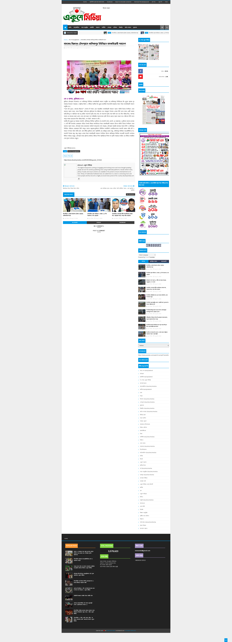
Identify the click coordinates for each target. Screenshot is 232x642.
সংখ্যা (166, 2)
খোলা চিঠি (142, 506)
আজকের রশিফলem (145, 424)
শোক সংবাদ (142, 443)
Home (85, 2)
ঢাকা (141, 392)
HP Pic (154, 2)
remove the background (141, 2)
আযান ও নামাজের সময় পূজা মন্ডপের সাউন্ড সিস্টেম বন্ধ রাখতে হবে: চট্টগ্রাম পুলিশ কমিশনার (83, 553)
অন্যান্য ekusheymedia (147, 446)
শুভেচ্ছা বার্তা (143, 481)
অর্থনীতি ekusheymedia (147, 437)
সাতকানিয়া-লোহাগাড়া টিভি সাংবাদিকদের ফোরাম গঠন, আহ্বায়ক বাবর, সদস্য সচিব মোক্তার (122, 214)
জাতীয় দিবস (143, 465)
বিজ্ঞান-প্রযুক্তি (143, 512)
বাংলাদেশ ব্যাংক (143, 528)
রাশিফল (115, 27)
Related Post (68, 194)
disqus (99, 222)
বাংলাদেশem (143, 383)
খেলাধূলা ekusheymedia (147, 402)
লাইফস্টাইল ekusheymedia (148, 452)
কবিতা (141, 456)
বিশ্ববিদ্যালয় (143, 449)
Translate (152, 257)
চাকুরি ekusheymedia (146, 500)
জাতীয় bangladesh (146, 389)
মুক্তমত (135, 27)
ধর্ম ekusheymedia (146, 468)
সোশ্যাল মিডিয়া (143, 478)
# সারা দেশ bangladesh (73, 151)
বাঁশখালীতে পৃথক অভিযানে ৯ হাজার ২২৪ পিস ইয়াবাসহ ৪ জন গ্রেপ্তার (141, 33)
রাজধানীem (143, 430)
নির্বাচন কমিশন (143, 427)
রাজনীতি (92, 27)
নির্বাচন (141, 440)
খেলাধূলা (109, 27)
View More (131, 194)
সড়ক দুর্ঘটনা (143, 418)
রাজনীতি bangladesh (146, 377)
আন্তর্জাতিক (76, 27)
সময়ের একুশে (143, 421)
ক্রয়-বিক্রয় (143, 525)
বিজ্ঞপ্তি (121, 27)
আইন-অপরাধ (128, 27)
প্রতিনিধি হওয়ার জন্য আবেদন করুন (97, 2)
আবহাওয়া (142, 503)
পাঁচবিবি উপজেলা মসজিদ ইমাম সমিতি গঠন (83, 595)
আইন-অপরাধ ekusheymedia (148, 411)
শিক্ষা (141, 433)
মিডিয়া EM (143, 415)
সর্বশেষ (143, 261)
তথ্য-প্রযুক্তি (84, 27)
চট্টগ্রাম (88, 32)
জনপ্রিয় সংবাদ (153, 261)
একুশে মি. (160, 2)
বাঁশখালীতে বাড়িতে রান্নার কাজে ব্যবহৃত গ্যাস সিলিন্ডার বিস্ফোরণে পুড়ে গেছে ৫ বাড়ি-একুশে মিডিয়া (84, 612)
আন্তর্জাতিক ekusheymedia (148, 386)
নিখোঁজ (141, 509)
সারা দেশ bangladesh (74, 39)
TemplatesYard (111, 630)
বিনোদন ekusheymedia (147, 399)
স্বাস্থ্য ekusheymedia (147, 475)
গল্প (141, 490)
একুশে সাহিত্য (143, 493)
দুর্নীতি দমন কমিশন (144, 516)
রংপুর (141, 396)
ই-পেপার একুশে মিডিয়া (145, 380)
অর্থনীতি (103, 27)
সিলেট (141, 459)
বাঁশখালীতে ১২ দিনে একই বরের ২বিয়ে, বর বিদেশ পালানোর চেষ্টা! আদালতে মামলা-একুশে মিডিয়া (84, 619)
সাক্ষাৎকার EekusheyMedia (148, 522)
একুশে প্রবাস (143, 462)
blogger (74, 222)
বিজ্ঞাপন (142, 519)
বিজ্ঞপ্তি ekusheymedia (147, 408)
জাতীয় (70, 27)
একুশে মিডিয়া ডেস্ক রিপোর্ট (146, 484)
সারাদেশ (98, 27)
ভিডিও (141, 497)
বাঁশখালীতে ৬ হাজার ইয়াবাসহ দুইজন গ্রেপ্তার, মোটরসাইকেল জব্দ (103, 33)
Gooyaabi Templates (130, 630)
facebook (109, 2)
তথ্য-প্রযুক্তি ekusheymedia (149, 471)
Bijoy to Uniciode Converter (123, 2)
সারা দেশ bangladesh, (85, 48)
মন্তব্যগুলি (164, 261)
